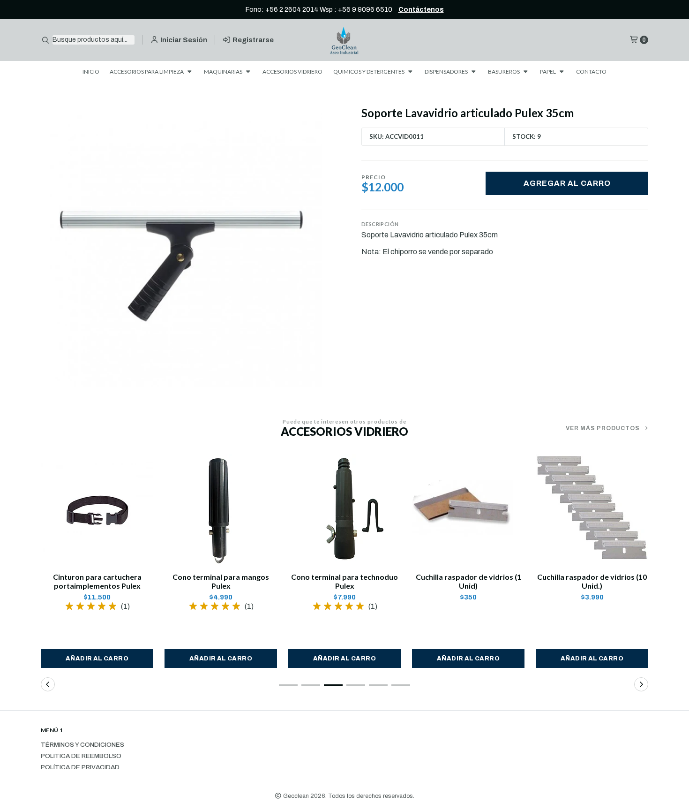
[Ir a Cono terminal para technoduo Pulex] (344, 510)
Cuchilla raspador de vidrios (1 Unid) (468, 581)
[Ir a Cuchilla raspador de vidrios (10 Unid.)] (592, 510)
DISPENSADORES (447, 71)
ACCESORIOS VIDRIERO (292, 71)
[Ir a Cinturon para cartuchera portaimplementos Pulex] (97, 510)
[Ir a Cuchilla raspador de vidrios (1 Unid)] (468, 510)
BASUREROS (504, 71)
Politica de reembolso (81, 756)
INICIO (90, 71)
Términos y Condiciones (82, 745)
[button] (97, 658)
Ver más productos (603, 428)
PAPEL (548, 71)
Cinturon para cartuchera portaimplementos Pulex (97, 581)
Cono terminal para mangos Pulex (220, 581)
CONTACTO (591, 71)
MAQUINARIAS (223, 71)
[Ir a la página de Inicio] (345, 40)
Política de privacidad (80, 767)
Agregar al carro (567, 183)
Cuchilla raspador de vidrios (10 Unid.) (592, 581)
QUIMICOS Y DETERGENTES (369, 71)
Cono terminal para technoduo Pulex (344, 581)
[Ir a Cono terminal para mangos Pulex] (221, 510)
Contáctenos (421, 9)
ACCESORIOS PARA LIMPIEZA (147, 71)
